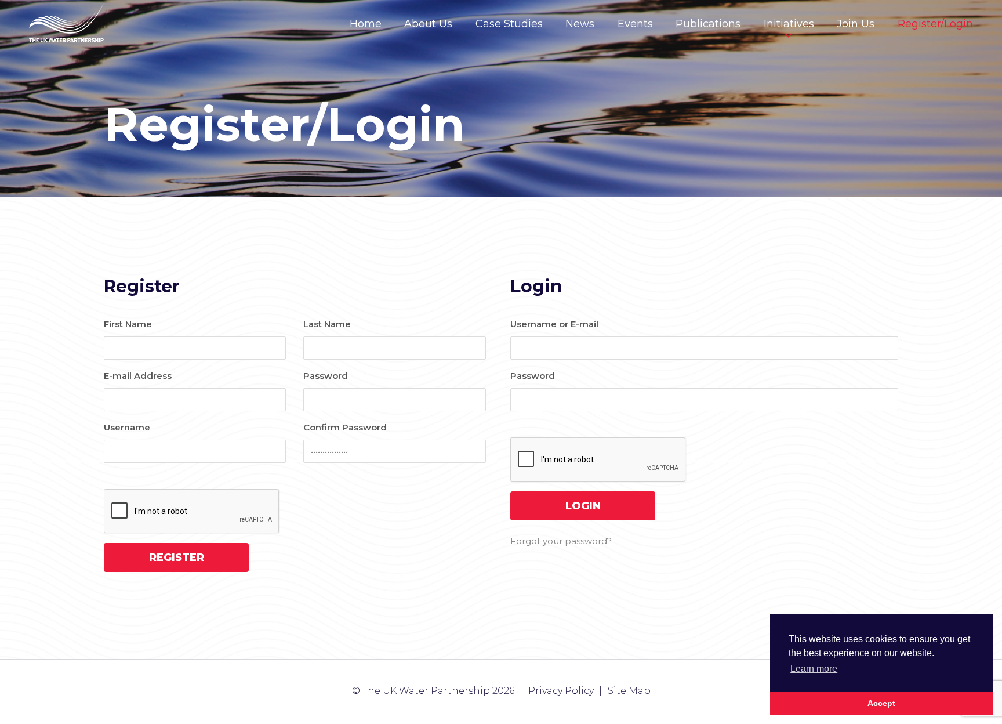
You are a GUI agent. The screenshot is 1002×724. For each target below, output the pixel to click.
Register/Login (935, 23)
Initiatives (789, 23)
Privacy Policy (561, 690)
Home (366, 23)
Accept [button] (881, 703)
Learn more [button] (813, 669)
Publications (708, 23)
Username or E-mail (554, 324)
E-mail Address (138, 375)
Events (635, 23)
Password (325, 375)
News (579, 23)
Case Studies (509, 23)
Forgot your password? (561, 540)
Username (127, 427)
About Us (428, 23)
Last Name (327, 324)
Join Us (855, 23)
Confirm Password (345, 427)
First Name (128, 324)
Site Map (629, 690)
